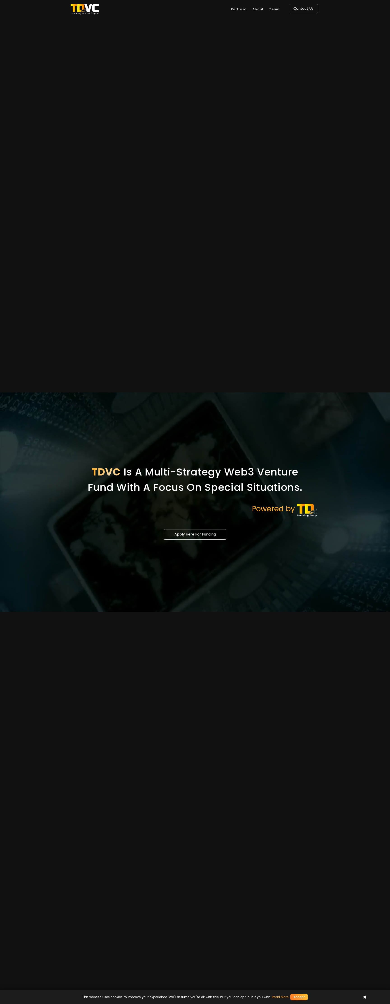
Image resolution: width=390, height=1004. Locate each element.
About (258, 9)
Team (274, 9)
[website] (102, 9)
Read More (280, 997)
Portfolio (238, 9)
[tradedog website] (307, 510)
